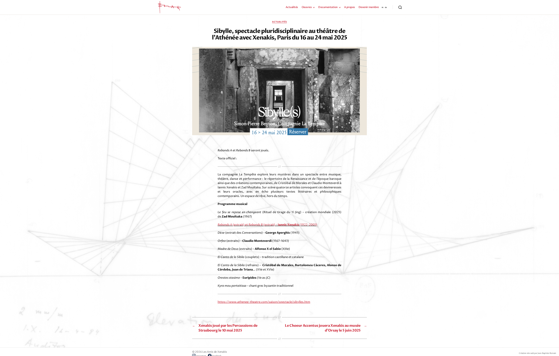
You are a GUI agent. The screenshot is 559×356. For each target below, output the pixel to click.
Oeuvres (307, 7)
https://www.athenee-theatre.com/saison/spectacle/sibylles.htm (264, 302)
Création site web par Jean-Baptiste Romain (537, 353)
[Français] (382, 7)
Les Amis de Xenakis (214, 352)
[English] (386, 7)
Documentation (328, 7)
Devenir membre (369, 7)
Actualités (292, 7)
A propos (349, 7)
